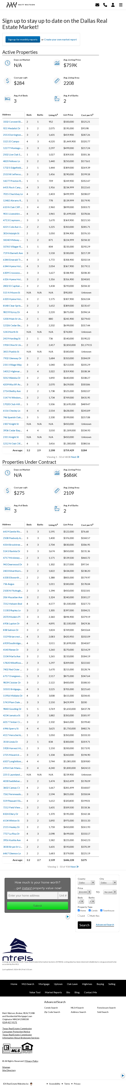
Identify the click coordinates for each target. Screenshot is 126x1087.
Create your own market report (60, 39)
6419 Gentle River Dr (14, 531)
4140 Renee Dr (11, 649)
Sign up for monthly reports (22, 39)
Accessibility (54, 1084)
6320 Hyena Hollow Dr (15, 298)
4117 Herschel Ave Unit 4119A (19, 735)
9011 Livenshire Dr (13, 213)
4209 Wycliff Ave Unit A (16, 384)
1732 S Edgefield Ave (14, 167)
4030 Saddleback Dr (14, 781)
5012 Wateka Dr (12, 377)
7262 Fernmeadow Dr (14, 794)
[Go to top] (118, 1067)
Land (82, 915)
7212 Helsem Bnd (12, 603)
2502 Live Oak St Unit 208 (17, 154)
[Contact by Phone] (105, 4)
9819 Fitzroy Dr (11, 312)
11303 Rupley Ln (12, 610)
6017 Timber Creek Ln (15, 721)
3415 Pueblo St (11, 351)
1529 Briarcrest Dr (13, 636)
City (102, 878)
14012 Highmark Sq (13, 371)
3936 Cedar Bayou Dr (14, 430)
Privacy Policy (31, 1061)
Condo (94, 910)
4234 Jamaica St (11, 715)
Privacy (77, 1084)
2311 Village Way (12, 364)
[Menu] (120, 4)
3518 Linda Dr (10, 741)
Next (74, 456)
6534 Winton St (11, 820)
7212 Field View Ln (13, 807)
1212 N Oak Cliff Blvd (15, 443)
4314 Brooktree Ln (13, 544)
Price (80, 888)
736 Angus (8, 583)
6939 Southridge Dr (13, 643)
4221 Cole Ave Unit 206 (15, 226)
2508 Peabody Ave (13, 537)
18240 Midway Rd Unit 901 (17, 239)
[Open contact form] (97, 4)
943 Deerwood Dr (12, 564)
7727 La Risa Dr (11, 833)
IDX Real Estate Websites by (16, 1084)
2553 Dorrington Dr (13, 134)
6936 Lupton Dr (11, 623)
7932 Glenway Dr (12, 358)
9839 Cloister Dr (12, 682)
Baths (92, 897)
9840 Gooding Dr (12, 708)
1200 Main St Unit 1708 (15, 318)
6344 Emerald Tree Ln (14, 259)
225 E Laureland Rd (13, 774)
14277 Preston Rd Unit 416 (17, 180)
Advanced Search (105, 924)
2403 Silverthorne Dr (14, 570)
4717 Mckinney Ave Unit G (17, 557)
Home (83, 910)
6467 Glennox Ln (12, 853)
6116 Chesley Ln (11, 410)
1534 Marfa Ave (11, 656)
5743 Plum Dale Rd (13, 702)
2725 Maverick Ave (13, 754)
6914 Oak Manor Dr (14, 767)
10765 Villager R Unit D (15, 246)
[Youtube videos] (122, 1075)
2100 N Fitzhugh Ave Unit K (17, 590)
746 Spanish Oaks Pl (13, 417)
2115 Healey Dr (11, 826)
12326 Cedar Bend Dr (14, 325)
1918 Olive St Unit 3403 (15, 344)
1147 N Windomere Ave (15, 397)
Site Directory (9, 1070)
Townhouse (108, 910)
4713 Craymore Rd (13, 220)
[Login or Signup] (113, 4)
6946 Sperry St (11, 728)
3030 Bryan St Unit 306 (15, 846)
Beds (80, 897)
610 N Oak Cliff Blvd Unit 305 (19, 207)
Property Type (85, 907)
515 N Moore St (11, 292)
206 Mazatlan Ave (12, 597)
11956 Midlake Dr (13, 695)
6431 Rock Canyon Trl (15, 187)
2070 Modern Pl (11, 616)
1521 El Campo (11, 141)
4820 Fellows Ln (11, 161)
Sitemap (6, 1067)
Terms (67, 1084)
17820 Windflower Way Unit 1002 (21, 662)
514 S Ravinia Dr (11, 551)
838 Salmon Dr (11, 629)
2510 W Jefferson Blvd (15, 174)
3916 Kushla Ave (12, 840)
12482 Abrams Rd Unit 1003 (18, 200)
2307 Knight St (11, 423)
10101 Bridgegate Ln (14, 689)
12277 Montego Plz (13, 147)
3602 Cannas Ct (11, 787)
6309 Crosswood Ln (13, 272)
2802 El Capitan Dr (13, 285)
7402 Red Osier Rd (13, 669)
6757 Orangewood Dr (14, 675)
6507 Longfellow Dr (13, 761)
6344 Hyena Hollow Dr (15, 266)
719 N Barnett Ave (13, 253)
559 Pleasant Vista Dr (14, 800)
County (81, 878)
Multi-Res (94, 915)
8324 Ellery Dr (10, 813)
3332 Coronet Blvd (13, 121)
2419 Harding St (11, 338)
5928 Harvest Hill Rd (14, 748)
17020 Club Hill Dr (13, 404)
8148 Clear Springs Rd (14, 305)
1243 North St (10, 331)
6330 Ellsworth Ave (13, 577)
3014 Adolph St (11, 233)
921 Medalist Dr (11, 128)
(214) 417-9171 (9, 1022)
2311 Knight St (11, 436)
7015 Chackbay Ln (13, 193)
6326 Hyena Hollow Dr (15, 279)
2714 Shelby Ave (12, 391)
